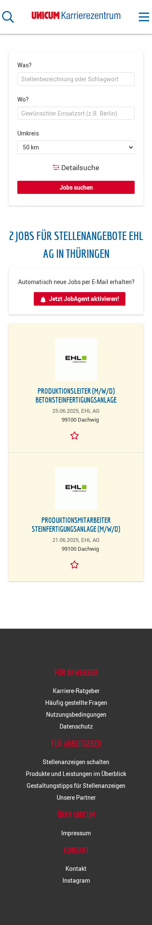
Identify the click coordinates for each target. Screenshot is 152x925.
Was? (24, 65)
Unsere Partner (76, 797)
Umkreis (28, 133)
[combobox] (76, 79)
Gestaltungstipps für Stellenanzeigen (76, 785)
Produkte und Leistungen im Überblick (76, 774)
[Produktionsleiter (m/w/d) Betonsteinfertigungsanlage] (76, 359)
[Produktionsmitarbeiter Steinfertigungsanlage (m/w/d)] (76, 488)
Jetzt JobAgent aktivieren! (84, 299)
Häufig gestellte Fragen (76, 703)
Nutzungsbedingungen (76, 714)
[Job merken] (76, 435)
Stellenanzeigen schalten (76, 762)
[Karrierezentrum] (76, 14)
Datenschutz (76, 726)
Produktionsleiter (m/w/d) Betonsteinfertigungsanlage (76, 395)
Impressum (76, 833)
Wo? (23, 99)
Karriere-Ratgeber (76, 691)
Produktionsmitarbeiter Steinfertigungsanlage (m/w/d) (76, 524)
